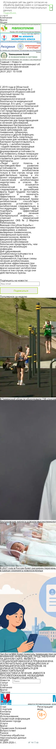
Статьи (4, 682)
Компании (6, 17)
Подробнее (9, 13)
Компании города (10, 721)
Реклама (5, 714)
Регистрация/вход (45, 708)
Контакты (5, 711)
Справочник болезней (13, 728)
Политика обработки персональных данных (13, 736)
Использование (9, 716)
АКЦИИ (4, 740)
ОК (51, 8)
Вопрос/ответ (8, 730)
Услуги (4, 685)
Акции (3, 22)
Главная (4, 62)
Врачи (3, 20)
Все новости (10, 276)
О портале (6, 709)
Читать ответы (49, 82)
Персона (5, 692)
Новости (17, 62)
